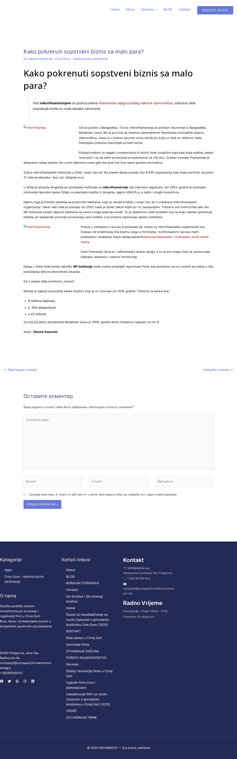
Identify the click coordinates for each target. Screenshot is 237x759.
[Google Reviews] (17, 681)
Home (115, 9)
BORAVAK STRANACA (82, 583)
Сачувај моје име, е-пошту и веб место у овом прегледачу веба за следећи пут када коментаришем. (103, 494)
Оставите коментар (38, 59)
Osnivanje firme (77, 644)
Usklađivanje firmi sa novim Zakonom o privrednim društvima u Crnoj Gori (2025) (88, 699)
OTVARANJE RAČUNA (82, 651)
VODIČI (71, 711)
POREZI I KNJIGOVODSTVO (86, 658)
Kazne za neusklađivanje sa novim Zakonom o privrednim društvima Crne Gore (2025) (87, 619)
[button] (215, 10)
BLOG (168, 9)
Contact (184, 9)
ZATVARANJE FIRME (81, 717)
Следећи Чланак (218, 370)
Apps (8, 570)
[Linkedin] (32, 681)
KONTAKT (73, 631)
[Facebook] (1, 681)
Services (147, 9)
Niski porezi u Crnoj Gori (84, 638)
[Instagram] (25, 681)
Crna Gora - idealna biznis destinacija (81, 59)
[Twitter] (9, 681)
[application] (155, 9)
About (130, 9)
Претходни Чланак (20, 370)
